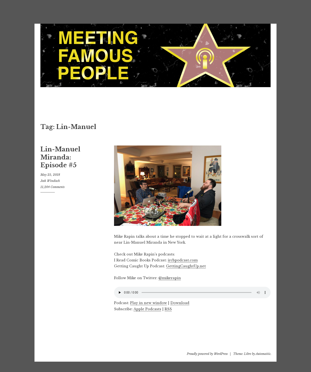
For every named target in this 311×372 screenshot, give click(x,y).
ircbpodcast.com (183, 260)
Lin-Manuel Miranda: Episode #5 (60, 157)
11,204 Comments (52, 187)
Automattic (263, 354)
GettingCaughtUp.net (186, 266)
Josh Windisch (50, 181)
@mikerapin (169, 278)
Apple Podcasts (147, 309)
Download (179, 303)
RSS (168, 309)
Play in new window (148, 303)
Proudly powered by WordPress (207, 354)
